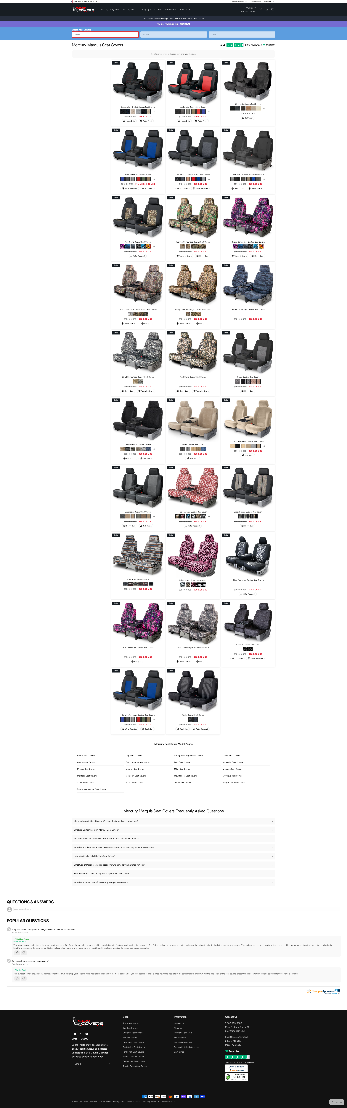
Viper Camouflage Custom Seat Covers (193, 647)
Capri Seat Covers (134, 755)
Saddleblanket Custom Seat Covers (248, 512)
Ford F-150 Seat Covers (133, 1052)
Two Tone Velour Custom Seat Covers (248, 441)
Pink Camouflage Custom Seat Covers (138, 647)
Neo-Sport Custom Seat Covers (138, 174)
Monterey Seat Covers (136, 776)
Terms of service (133, 1102)
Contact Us (179, 1023)
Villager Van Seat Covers (234, 782)
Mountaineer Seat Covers (185, 776)
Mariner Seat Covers (86, 769)
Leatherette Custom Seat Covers (193, 107)
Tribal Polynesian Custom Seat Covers (248, 580)
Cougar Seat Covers (86, 762)
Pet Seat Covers (130, 1037)
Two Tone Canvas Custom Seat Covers (248, 174)
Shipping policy (149, 1102)
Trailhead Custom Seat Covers (248, 644)
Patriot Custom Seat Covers (193, 715)
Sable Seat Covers (85, 782)
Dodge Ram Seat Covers (134, 1061)
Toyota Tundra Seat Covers (135, 1066)
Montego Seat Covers (87, 776)
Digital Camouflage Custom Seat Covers (138, 377)
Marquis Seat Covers (135, 769)
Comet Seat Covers (231, 755)
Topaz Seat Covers (134, 782)
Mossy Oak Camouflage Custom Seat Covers (193, 309)
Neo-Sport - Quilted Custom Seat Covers (193, 174)
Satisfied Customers (183, 1042)
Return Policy (180, 1037)
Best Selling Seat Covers (134, 1047)
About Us (178, 1028)
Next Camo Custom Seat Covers (193, 377)
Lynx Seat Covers (182, 762)
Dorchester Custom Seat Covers (138, 512)
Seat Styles (179, 1052)
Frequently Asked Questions (186, 1047)
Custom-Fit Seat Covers (133, 1042)
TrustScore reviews (239, 1062)
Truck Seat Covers (131, 1023)
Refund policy (105, 1102)
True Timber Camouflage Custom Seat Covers (138, 309)
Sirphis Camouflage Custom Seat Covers (248, 242)
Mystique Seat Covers (232, 776)
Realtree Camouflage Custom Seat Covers (193, 242)
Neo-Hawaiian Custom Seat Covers (193, 512)
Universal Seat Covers (132, 1033)
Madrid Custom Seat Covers (193, 444)
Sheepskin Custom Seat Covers (248, 104)
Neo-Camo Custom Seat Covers (138, 242)
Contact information (166, 1102)
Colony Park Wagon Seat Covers (188, 755)
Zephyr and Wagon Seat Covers (91, 789)
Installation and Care (183, 1033)
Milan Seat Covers (182, 769)
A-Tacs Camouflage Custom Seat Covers (248, 309)
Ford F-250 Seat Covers (133, 1056)
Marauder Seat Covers (233, 762)
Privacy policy (119, 1102)
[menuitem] (110, 9)
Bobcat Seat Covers (86, 755)
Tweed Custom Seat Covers (248, 377)
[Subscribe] (109, 1064)
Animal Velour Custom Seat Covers (193, 580)
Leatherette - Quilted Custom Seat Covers (138, 107)
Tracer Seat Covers (182, 782)
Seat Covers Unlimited (88, 1102)
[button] (261, 9)
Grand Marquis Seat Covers (138, 762)
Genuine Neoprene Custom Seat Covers (138, 715)
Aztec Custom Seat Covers (138, 579)
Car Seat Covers (130, 1028)
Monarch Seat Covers (232, 769)
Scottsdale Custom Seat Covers (138, 444)
